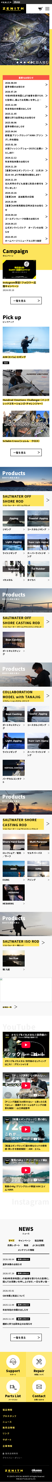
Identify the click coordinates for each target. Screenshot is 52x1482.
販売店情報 (9, 1427)
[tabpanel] (24, 39)
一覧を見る (19, 300)
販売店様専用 (11, 1453)
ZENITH (6, 2)
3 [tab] (24, 62)
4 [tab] (28, 62)
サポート (7, 1439)
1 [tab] (17, 62)
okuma (17, 2)
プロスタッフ (9, 1415)
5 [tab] (32, 62)
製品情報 (8, 1409)
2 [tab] (21, 62)
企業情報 (8, 1445)
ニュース (7, 1421)
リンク (6, 1433)
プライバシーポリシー (13, 1457)
